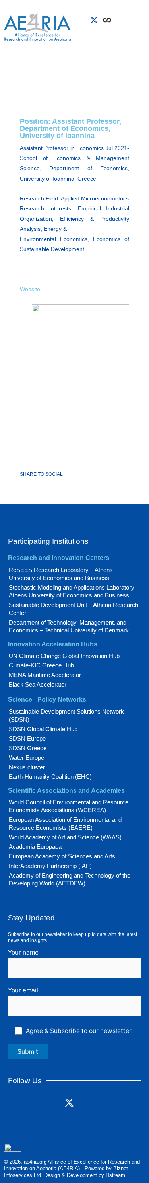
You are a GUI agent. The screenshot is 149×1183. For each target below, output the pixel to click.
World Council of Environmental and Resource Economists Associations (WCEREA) (68, 806)
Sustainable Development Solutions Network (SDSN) (66, 715)
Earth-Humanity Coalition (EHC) (50, 776)
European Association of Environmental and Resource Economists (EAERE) (65, 823)
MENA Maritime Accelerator (45, 674)
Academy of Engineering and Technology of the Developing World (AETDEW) (69, 879)
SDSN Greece (27, 748)
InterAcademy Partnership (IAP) (50, 865)
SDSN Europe (27, 738)
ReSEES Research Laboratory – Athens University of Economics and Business (61, 573)
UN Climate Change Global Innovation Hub (64, 655)
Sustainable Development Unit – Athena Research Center (73, 608)
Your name (23, 952)
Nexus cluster (27, 767)
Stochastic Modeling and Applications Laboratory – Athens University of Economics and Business (74, 591)
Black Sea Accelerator (37, 684)
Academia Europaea (35, 846)
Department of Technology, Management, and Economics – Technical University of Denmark (69, 626)
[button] (123, 32)
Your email (23, 990)
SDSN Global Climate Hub (43, 729)
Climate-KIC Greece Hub (41, 665)
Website (30, 289)
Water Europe (26, 757)
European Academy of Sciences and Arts (62, 856)
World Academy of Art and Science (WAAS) (65, 837)
